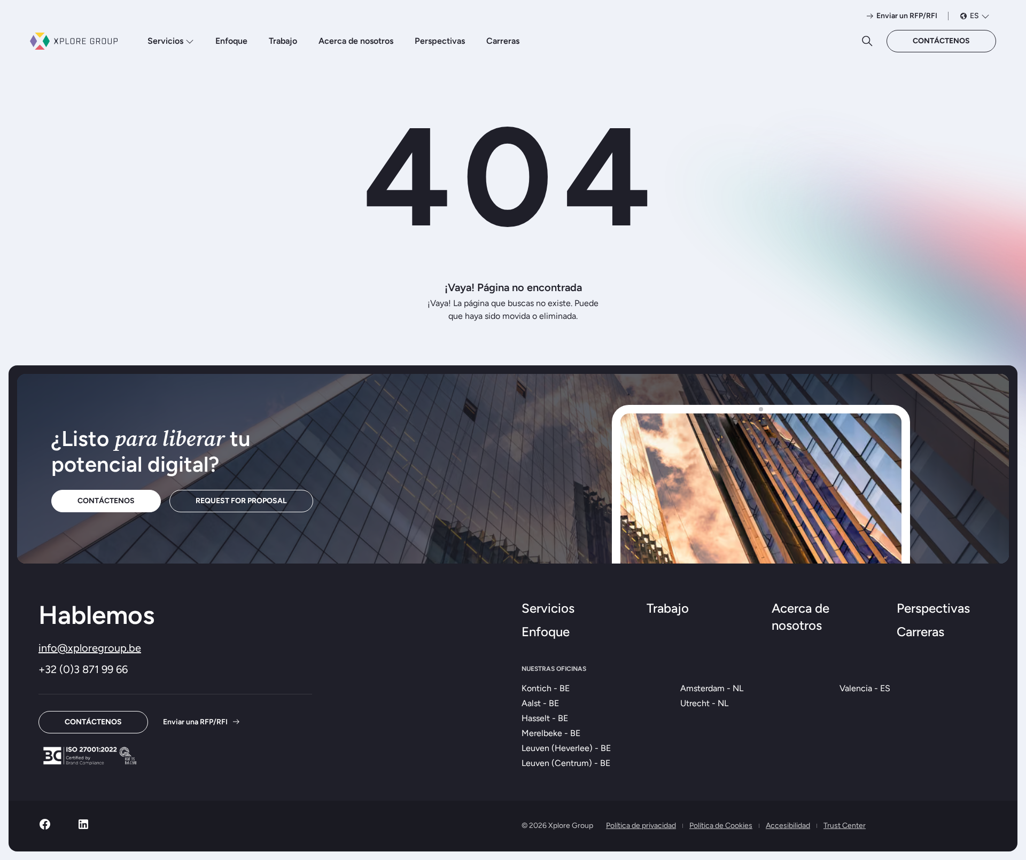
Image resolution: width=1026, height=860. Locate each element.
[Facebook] (44, 828)
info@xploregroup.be (89, 648)
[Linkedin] (83, 828)
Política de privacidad (641, 825)
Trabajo (283, 41)
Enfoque (231, 41)
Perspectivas (440, 41)
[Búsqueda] (867, 41)
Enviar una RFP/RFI (195, 721)
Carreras (502, 41)
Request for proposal (241, 500)
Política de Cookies (720, 825)
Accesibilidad (788, 825)
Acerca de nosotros (355, 41)
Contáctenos (941, 40)
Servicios (165, 41)
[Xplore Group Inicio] (74, 41)
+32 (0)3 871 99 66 (83, 669)
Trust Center (844, 825)
